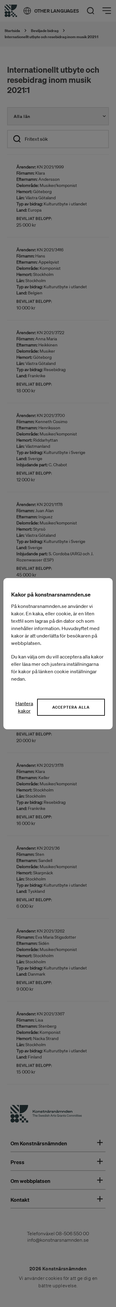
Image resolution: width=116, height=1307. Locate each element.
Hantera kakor (24, 707)
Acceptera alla (71, 707)
